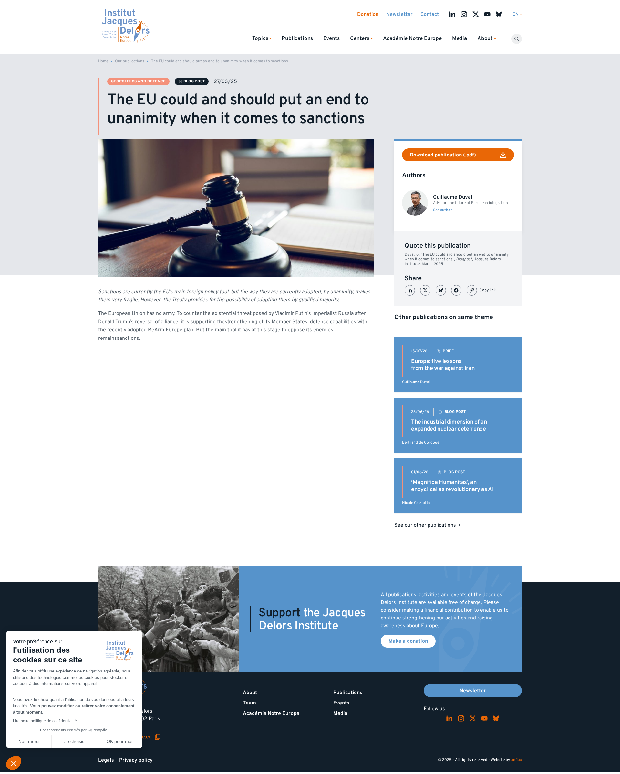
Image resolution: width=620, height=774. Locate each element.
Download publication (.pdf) (443, 154)
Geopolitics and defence (138, 81)
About (250, 692)
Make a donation (408, 641)
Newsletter (399, 14)
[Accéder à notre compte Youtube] (487, 14)
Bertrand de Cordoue (420, 442)
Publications (297, 38)
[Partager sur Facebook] (456, 290)
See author (442, 210)
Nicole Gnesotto (416, 503)
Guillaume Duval (416, 382)
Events (331, 38)
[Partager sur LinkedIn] (410, 290)
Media (459, 38)
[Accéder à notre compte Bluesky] (499, 14)
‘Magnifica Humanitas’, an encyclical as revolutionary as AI (452, 485)
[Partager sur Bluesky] (441, 290)
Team (249, 702)
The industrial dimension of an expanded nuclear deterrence (449, 425)
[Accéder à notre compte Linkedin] (452, 14)
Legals (106, 760)
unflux (516, 760)
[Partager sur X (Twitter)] (425, 290)
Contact (429, 14)
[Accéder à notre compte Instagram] (464, 14)
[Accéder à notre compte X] (475, 14)
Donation (367, 14)
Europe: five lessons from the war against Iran (442, 364)
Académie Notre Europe (412, 38)
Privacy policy (136, 760)
